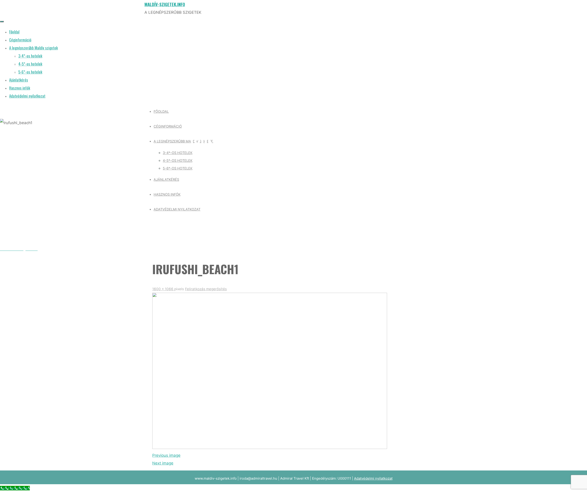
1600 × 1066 (163, 289)
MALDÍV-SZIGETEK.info (164, 4)
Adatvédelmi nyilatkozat (373, 478)
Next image (162, 463)
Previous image (166, 455)
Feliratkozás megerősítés (206, 289)
